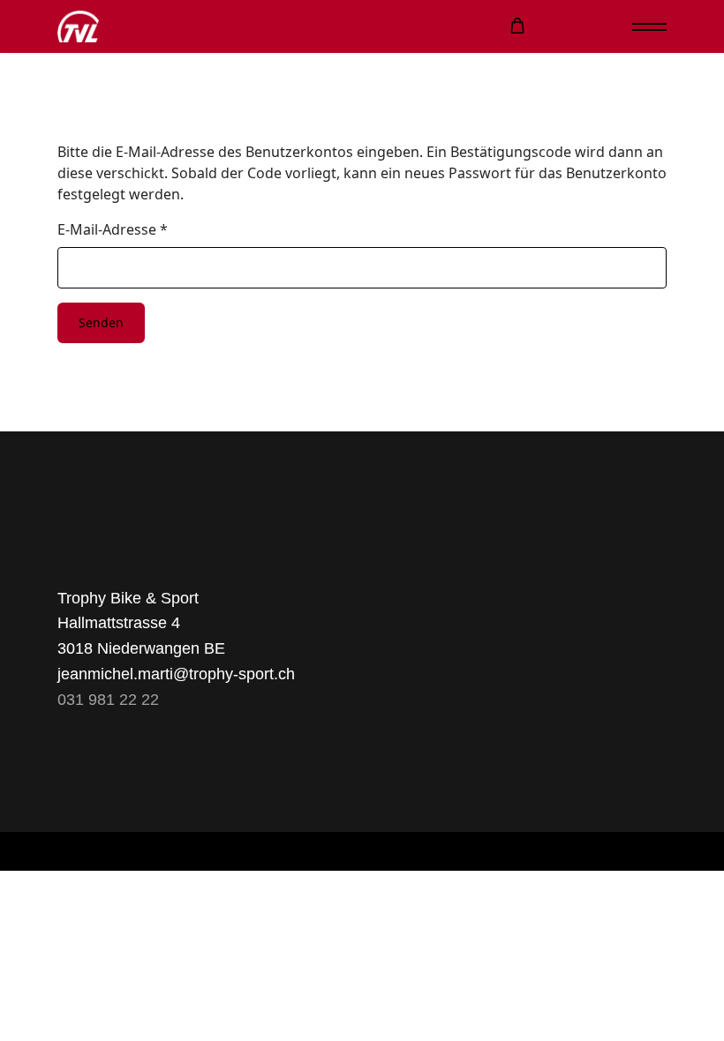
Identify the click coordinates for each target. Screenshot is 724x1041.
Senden (101, 322)
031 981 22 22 (108, 699)
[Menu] (649, 26)
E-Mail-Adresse (112, 229)
